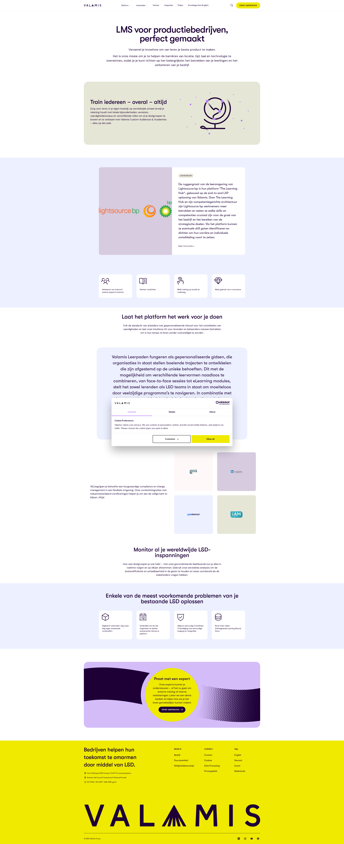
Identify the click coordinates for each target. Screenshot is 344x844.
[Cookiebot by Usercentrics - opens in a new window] (218, 403)
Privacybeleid (210, 771)
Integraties (168, 5)
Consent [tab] (132, 412)
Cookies (208, 760)
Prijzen (180, 5)
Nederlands (239, 771)
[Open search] (232, 5)
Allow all (210, 439)
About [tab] (212, 412)
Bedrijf (177, 755)
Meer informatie (185, 246)
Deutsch (238, 760)
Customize (170, 439)
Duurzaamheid (181, 760)
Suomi (237, 766)
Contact (208, 755)
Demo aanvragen (248, 5)
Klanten (156, 5)
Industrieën (140, 5)
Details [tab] (172, 412)
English (237, 755)
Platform (125, 5)
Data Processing (212, 766)
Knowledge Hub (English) (198, 5)
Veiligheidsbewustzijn (184, 766)
